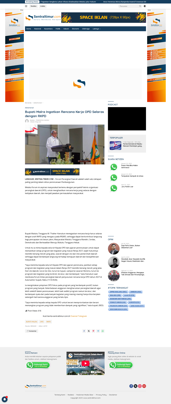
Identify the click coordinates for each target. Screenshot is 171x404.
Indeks (42, 6)
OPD (42, 322)
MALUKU (115, 295)
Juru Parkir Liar (127, 186)
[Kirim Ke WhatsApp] (102, 331)
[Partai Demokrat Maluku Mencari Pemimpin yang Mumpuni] (115, 145)
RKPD (49, 322)
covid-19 (129, 295)
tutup (21, 10)
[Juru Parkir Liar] (114, 188)
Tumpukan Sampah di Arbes (132, 176)
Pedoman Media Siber (84, 395)
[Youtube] (144, 386)
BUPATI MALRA (31, 322)
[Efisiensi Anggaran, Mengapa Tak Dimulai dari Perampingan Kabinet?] (114, 276)
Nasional (37, 29)
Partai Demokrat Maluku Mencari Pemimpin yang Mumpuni (132, 145)
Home (28, 29)
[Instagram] (140, 386)
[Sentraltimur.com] (43, 17)
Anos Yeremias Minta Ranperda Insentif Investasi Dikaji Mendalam (97, 2)
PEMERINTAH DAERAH (42, 120)
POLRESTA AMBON (118, 306)
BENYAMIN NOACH (118, 309)
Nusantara (48, 29)
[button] (140, 6)
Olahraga (86, 29)
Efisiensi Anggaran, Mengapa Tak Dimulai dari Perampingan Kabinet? (133, 274)
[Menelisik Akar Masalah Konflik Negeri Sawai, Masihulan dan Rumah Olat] (114, 262)
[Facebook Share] (84, 331)
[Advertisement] (95, 48)
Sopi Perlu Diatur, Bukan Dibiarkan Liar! (130, 246)
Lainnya (96, 29)
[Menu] (26, 6)
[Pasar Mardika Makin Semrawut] (114, 167)
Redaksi (33, 6)
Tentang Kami (59, 395)
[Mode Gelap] (145, 6)
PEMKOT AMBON (118, 302)
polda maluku (137, 306)
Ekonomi (75, 29)
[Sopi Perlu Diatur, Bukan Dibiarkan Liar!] (114, 249)
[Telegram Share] (98, 331)
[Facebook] (131, 386)
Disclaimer (113, 395)
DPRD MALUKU (118, 292)
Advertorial (29, 108)
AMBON (136, 292)
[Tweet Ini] (89, 331)
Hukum (66, 29)
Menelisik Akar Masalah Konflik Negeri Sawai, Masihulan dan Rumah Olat (133, 260)
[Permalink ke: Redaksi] (27, 121)
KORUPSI (134, 302)
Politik (58, 29)
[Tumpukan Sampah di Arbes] (114, 177)
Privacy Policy (101, 395)
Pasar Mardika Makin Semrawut (129, 166)
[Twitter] (135, 386)
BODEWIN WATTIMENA (120, 299)
